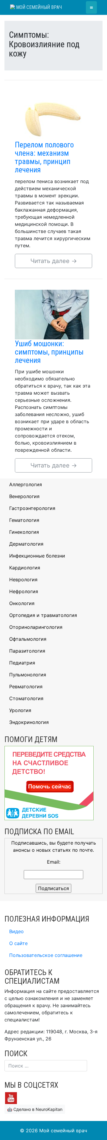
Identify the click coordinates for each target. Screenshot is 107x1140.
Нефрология (23, 591)
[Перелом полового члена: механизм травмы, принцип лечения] (52, 115)
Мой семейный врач (38, 7)
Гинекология (24, 532)
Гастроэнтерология (32, 508)
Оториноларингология (35, 627)
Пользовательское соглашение (45, 955)
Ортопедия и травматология (43, 615)
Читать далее (53, 260)
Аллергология (25, 484)
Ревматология (26, 686)
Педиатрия (22, 663)
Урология (20, 710)
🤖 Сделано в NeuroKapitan (34, 1109)
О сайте (18, 943)
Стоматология (26, 698)
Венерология (24, 496)
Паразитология (27, 651)
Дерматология (26, 544)
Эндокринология (29, 722)
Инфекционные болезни (37, 556)
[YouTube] (11, 1097)
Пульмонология (27, 675)
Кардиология (24, 568)
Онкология (21, 603)
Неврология (23, 579)
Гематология (24, 520)
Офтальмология (27, 639)
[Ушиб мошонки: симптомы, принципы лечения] (52, 314)
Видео (16, 931)
